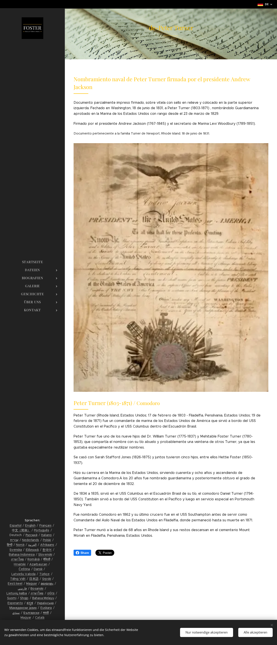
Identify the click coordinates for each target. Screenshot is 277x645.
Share (85, 552)
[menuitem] (32, 261)
